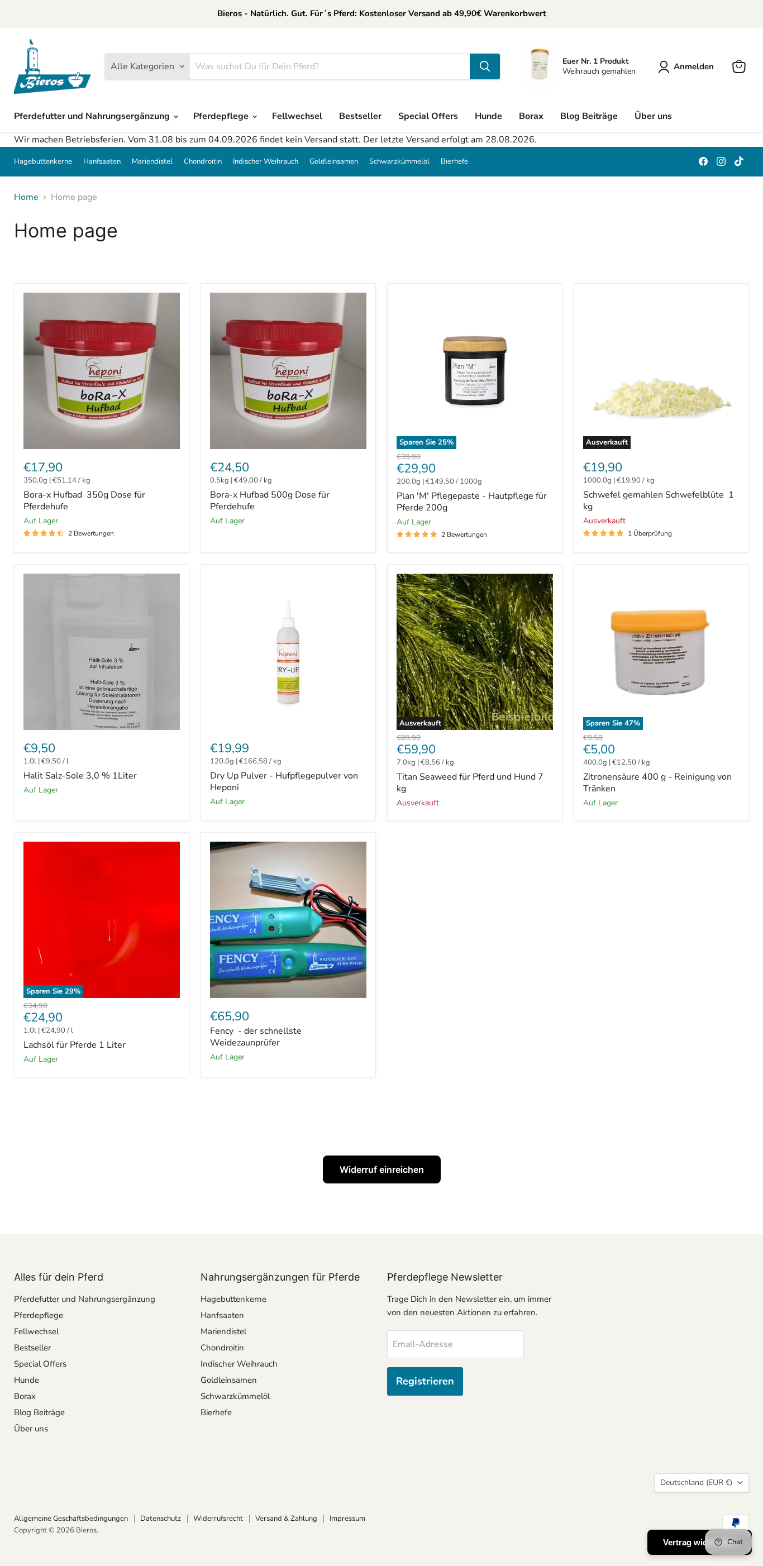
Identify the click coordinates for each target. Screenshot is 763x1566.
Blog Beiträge (589, 116)
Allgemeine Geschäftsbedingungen (71, 1519)
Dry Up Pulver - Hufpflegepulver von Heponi (284, 782)
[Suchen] (485, 66)
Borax (531, 116)
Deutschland (696, 1482)
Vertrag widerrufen (699, 1542)
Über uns (653, 116)
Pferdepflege (222, 116)
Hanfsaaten (102, 161)
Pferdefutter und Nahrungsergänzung (93, 116)
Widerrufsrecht (218, 1519)
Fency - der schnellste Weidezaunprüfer (256, 1037)
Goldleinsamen (333, 161)
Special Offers (428, 116)
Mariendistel (152, 161)
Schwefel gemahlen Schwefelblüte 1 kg (658, 501)
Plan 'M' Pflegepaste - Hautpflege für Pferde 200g (472, 502)
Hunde (488, 116)
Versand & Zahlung (286, 1519)
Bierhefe (454, 161)
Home (26, 197)
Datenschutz (160, 1519)
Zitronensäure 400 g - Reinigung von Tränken (657, 783)
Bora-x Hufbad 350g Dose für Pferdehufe (84, 501)
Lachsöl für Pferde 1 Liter (74, 1045)
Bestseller (360, 116)
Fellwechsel (297, 116)
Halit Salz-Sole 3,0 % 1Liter (80, 776)
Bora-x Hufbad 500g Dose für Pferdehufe (270, 501)
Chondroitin (203, 161)
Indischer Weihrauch (265, 161)
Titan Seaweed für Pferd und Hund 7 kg (470, 783)
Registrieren (425, 1381)
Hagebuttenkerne (43, 161)
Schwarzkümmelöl (399, 161)
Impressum (347, 1519)
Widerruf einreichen (382, 1169)
